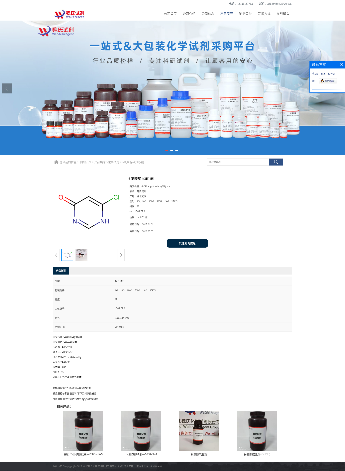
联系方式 (264, 14)
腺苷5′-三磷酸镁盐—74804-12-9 (83, 454)
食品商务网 (156, 466)
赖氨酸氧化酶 (199, 454)
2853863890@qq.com (279, 3)
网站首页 (85, 162)
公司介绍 (189, 14)
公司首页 (170, 14)
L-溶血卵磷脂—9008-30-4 (141, 454)
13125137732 (245, 3)
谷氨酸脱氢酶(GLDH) (257, 454)
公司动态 (207, 14)
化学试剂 (113, 162)
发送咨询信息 (187, 243)
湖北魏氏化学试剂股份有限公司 (100, 466)
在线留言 (283, 14)
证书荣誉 (245, 14)
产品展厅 (226, 14)
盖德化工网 (142, 466)
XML (120, 466)
